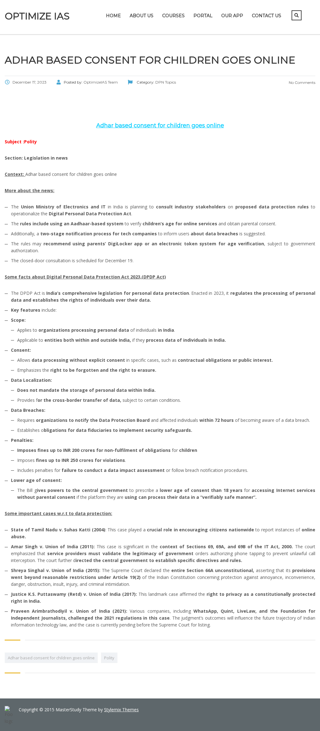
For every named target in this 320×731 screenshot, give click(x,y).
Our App (232, 15)
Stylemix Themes (121, 710)
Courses (173, 15)
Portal (202, 15)
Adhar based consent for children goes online (51, 658)
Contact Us (266, 15)
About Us (141, 15)
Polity (109, 658)
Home (113, 15)
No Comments (301, 82)
